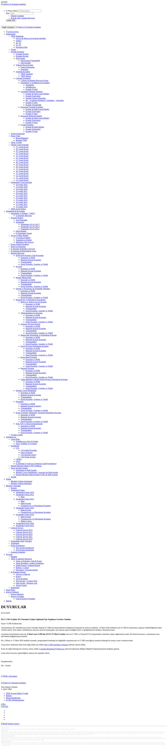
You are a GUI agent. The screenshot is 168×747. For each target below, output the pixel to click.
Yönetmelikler (26, 262)
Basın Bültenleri (22, 138)
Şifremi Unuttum (17, 16)
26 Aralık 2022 (21, 185)
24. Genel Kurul (22, 154)
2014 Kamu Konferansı (25, 550)
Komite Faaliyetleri (33, 96)
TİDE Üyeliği (16, 142)
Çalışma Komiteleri (23, 78)
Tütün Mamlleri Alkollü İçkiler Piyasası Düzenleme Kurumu (44, 379)
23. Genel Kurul (22, 156)
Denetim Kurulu (22, 56)
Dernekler (19, 402)
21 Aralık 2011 (21, 204)
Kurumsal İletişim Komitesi (31, 116)
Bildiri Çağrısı (26, 521)
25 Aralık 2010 (21, 207)
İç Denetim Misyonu (24, 216)
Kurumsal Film (21, 47)
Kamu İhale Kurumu (29, 357)
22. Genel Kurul (22, 158)
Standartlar (30, 85)
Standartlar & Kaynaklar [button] (15, 211)
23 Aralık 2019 (21, 187)
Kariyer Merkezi (17, 594)
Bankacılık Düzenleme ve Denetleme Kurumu (39, 335)
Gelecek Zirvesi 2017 (24, 532)
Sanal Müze (10, 590)
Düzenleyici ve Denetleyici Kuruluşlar (31, 300)
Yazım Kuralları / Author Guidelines (30, 563)
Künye (18, 577)
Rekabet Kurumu (27, 368)
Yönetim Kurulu (22, 54)
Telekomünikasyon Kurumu (31, 313)
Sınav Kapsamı (26, 452)
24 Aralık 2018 (21, 189)
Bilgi (22, 497)
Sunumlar (24, 69)
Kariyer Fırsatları (17, 596)
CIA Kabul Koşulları (29, 450)
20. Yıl (18, 43)
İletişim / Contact (22, 568)
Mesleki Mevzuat (17, 253)
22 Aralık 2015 (21, 196)
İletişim (9, 601)
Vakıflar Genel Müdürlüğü (26, 390)
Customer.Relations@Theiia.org (51, 649)
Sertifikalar (15, 446)
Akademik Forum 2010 (25, 492)
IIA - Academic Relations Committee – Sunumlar (45, 100)
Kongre (14, 488)
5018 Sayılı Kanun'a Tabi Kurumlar (30, 255)
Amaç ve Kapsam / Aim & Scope (29, 561)
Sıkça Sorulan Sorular (19, 468)
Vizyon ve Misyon (23, 574)
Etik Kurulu (20, 58)
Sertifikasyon (31, 87)
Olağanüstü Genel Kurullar (21, 182)
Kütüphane (15, 588)
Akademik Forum (18, 490)
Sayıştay (19, 266)
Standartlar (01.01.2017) (30, 224)
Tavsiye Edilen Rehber (20, 235)
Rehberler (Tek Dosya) (25, 242)
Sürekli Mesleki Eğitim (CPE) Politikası (26, 466)
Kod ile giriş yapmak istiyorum (23, 18)
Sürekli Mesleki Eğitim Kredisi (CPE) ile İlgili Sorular (37, 475)
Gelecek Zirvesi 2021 (24, 537)
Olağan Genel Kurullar (20, 145)
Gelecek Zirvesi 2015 (24, 530)
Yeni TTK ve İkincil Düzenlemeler (29, 424)
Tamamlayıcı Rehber (24, 240)
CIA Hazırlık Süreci (28, 455)
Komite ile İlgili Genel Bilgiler (37, 94)
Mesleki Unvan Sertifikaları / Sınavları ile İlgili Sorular (37, 472)
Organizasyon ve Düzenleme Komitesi (36, 506)
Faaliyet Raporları (28, 67)
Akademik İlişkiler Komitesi (32, 92)
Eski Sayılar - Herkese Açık (26, 583)
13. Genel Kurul (22, 178)
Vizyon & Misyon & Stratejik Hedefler (31, 38)
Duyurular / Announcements (27, 570)
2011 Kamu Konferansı (25, 548)
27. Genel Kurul (22, 147)
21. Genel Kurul (22, 160)
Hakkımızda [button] (10, 34)
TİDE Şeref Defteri (18, 209)
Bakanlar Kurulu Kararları (31, 260)
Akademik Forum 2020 (25, 523)
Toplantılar (15, 543)
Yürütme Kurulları (23, 72)
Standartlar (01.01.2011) (30, 229)
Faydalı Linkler (17, 435)
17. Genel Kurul (22, 169)
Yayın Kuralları (22, 579)
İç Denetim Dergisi (18, 572)
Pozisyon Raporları (18, 247)
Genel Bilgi (15, 439)
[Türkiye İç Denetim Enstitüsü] (13, 4)
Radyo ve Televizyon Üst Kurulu (33, 302)
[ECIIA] (4, 706)
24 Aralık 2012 (21, 202)
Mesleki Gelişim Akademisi (21, 481)
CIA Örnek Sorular (28, 457)
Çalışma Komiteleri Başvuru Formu (34, 80)
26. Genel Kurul (22, 149)
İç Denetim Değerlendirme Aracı (23, 251)
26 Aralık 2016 (21, 193)
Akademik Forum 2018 (25, 515)
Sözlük (13, 477)
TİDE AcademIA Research (21, 559)
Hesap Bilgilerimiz (13, 698)
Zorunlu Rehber (17, 218)
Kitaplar (14, 557)
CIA (17, 448)
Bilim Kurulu (26, 503)
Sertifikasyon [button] (11, 437)
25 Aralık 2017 (21, 191)
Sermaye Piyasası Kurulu (30, 324)
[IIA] (3, 704)
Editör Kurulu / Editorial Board (28, 565)
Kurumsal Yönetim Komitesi (32, 107)
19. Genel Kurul (22, 165)
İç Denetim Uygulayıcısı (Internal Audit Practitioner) (36, 464)
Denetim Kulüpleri (18, 552)
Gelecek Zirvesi (17, 528)
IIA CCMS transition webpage (56, 645)
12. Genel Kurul (22, 180)
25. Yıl (18, 45)
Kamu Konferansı (18, 546)
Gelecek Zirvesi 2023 (24, 539)
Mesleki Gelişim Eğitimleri (21, 483)
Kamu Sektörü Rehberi (20, 244)
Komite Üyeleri (32, 89)
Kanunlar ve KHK (28, 258)
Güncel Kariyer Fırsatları (25, 599)
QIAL (18, 461)
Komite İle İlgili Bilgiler (35, 127)
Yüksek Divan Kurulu (24, 65)
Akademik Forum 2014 (25, 499)
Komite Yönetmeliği (33, 105)
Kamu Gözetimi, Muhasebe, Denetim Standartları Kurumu (38, 413)
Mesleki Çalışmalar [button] (13, 486)
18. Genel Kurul (22, 167)
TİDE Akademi (27, 74)
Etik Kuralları (21, 231)
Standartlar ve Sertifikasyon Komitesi (35, 83)
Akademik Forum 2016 (25, 508)
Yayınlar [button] (9, 554)
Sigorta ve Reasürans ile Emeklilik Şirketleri (33, 289)
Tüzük (13, 49)
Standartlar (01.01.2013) (30, 227)
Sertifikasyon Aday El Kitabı (27, 441)
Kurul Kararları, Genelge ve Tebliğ (34, 264)
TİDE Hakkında (17, 36)
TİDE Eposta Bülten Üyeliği (17, 693)
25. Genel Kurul (22, 151)
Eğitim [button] (8, 479)
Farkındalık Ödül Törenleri (21, 541)
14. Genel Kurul (22, 176)
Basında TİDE (21, 140)
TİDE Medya (26, 76)
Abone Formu (21, 585)
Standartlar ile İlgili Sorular (26, 470)
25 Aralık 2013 (21, 200)
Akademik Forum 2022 (25, 526)
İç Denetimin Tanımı (24, 233)
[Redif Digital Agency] (10, 724)
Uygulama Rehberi (23, 238)
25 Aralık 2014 (21, 198)
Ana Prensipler (21, 220)
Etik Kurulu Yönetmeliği (30, 61)
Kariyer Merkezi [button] (12, 592)
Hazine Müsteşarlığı (23, 278)
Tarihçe (19, 41)
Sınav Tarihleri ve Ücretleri (26, 444)
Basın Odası (15, 136)
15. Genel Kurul (22, 173)
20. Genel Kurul (22, 162)
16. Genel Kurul (22, 171)
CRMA (19, 459)
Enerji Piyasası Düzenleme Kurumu (34, 346)
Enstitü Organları (17, 52)
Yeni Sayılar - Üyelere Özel (26, 581)
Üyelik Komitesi (27, 125)
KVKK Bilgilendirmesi (15, 700)
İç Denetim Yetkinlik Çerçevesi (23, 249)
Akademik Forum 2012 (25, 495)
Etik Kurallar (26, 63)
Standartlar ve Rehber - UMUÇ (23, 213)
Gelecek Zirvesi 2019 (24, 534)
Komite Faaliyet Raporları (36, 98)
